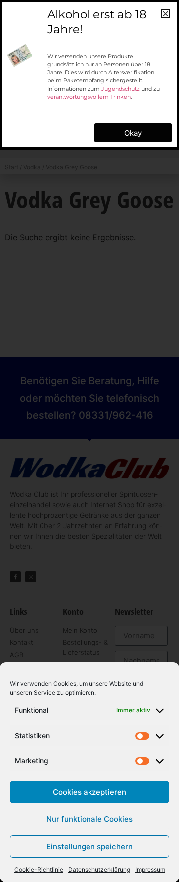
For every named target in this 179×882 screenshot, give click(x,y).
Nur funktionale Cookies (89, 819)
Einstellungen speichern (89, 846)
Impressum (150, 869)
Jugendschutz (120, 88)
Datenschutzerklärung (99, 869)
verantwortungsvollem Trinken (89, 96)
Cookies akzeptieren (89, 792)
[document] (89, 441)
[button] (165, 13)
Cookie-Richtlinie (38, 869)
